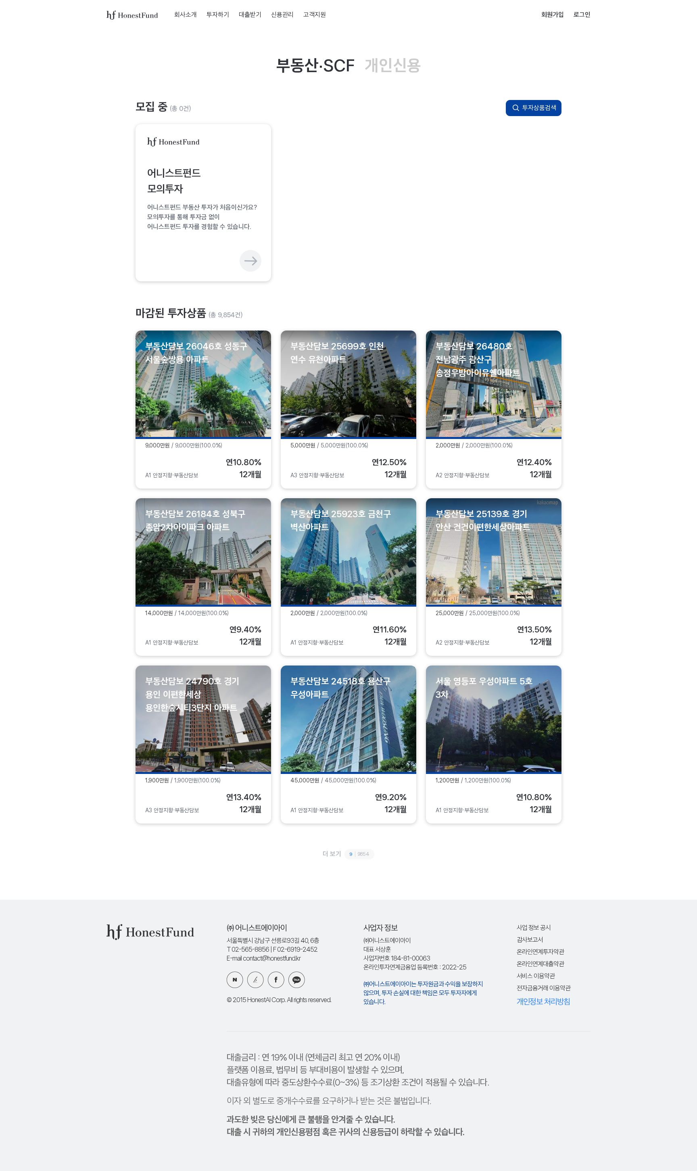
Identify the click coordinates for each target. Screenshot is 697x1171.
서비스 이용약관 (536, 976)
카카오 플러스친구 (296, 979)
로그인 (582, 15)
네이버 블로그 (235, 979)
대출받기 (250, 15)
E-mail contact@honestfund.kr (264, 959)
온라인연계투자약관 (540, 952)
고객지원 (314, 15)
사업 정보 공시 (534, 928)
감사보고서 (530, 940)
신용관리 (282, 15)
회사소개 (185, 15)
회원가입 (552, 15)
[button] (203, 202)
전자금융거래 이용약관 (543, 988)
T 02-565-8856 (248, 950)
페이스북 (276, 979)
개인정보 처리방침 (543, 1002)
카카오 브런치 (255, 979)
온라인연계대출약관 (540, 964)
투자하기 (218, 15)
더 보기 (346, 854)
